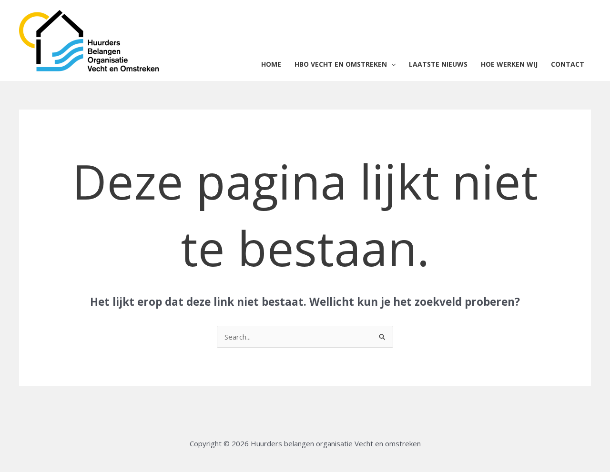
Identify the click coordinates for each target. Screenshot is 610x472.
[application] (391, 64)
